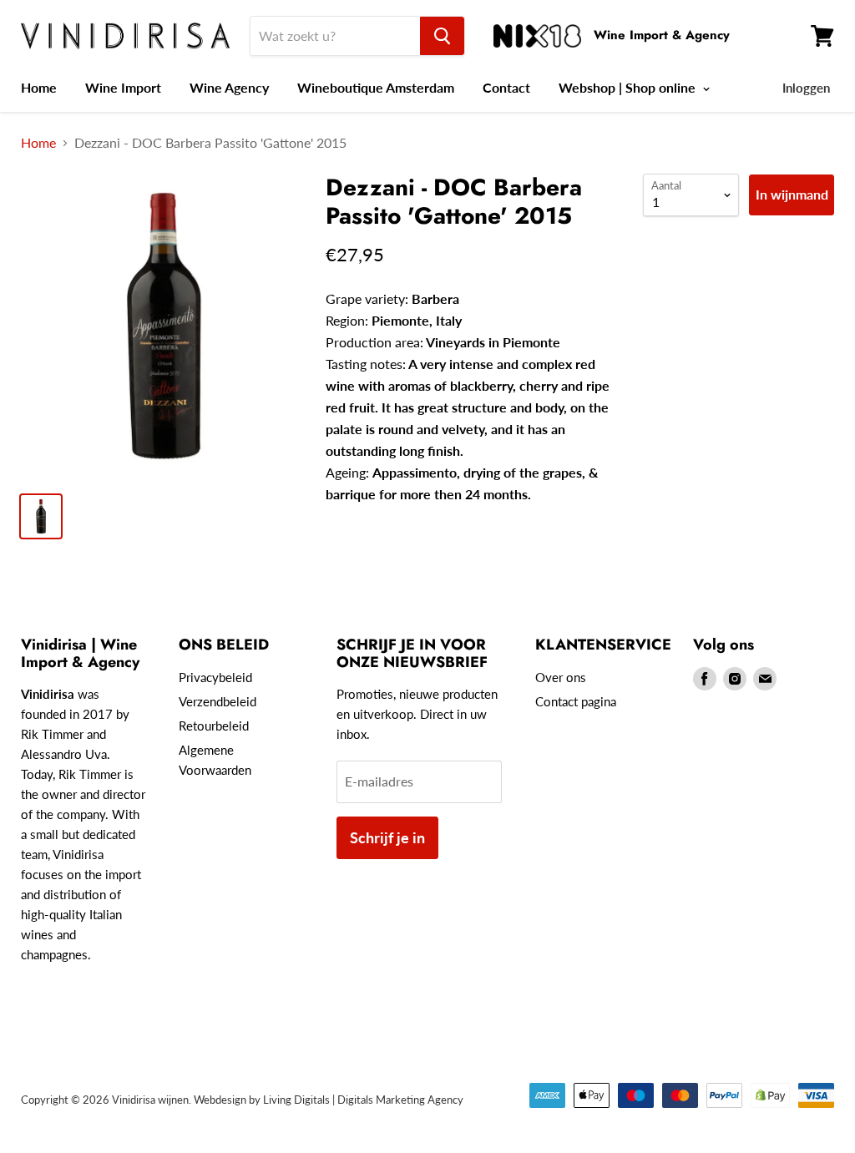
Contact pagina (575, 701)
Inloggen (806, 87)
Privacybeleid (215, 677)
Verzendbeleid (217, 701)
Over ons (560, 677)
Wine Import (123, 87)
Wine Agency (229, 87)
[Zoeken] (442, 36)
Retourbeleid (214, 725)
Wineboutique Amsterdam (375, 87)
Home (39, 87)
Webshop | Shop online (629, 87)
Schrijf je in (387, 837)
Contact (506, 87)
